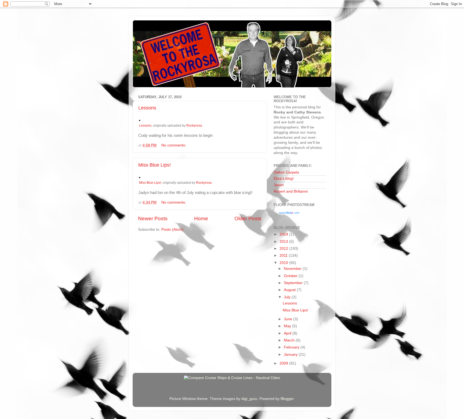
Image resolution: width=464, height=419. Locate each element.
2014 (284, 234)
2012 (284, 249)
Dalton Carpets (286, 172)
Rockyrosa (194, 125)
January (291, 354)
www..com (289, 212)
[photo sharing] (139, 119)
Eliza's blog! (284, 179)
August (290, 290)
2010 (284, 263)
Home (201, 218)
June (288, 319)
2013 (284, 242)
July (288, 297)
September (294, 283)
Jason (279, 185)
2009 (284, 363)
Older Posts (248, 218)
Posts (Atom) (172, 229)
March (290, 340)
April (288, 333)
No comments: (174, 145)
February (292, 347)
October (291, 276)
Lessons (147, 108)
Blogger (287, 399)
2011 (284, 255)
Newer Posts (153, 218)
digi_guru (249, 399)
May (288, 326)
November (293, 269)
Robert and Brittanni (291, 191)
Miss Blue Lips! (154, 165)
